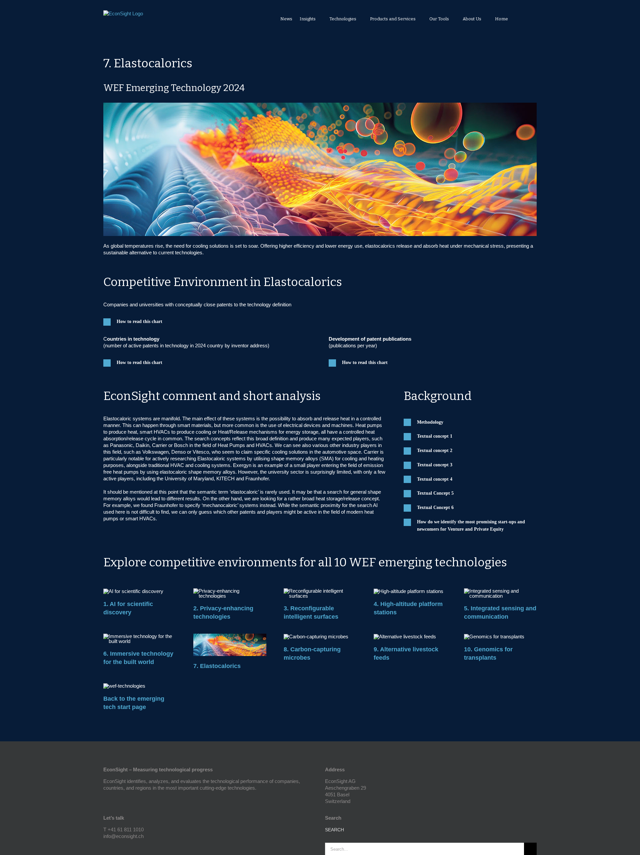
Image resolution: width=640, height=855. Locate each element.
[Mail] (123, 848)
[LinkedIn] (114, 848)
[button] (527, 18)
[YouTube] (105, 848)
